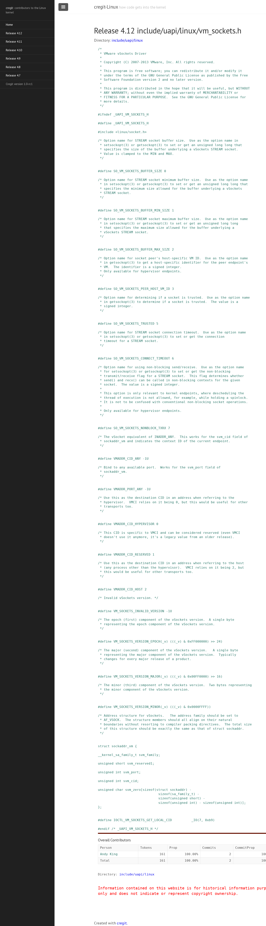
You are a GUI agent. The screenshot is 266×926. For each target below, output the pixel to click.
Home (9, 24)
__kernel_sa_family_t (117, 755)
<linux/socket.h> (131, 132)
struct (104, 746)
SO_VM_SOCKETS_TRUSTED (134, 323)
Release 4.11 (14, 41)
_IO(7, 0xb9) (203, 820)
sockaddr (178, 790)
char (119, 790)
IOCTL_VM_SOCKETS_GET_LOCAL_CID (143, 820)
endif (105, 829)
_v (164, 641)
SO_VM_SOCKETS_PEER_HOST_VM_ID (142, 289)
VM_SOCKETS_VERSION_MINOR (137, 707)
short (120, 763)
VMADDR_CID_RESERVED (132, 554)
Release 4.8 (13, 67)
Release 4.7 (13, 75)
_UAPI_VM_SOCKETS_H (131, 114)
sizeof (148, 790)
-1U (146, 458)
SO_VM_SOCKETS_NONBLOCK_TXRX (140, 428)
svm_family (148, 755)
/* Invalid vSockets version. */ (128, 598)
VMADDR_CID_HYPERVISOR (134, 524)
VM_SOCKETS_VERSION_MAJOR (137, 676)
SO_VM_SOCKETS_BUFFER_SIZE (138, 171)
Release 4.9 (13, 58)
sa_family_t (182, 794)
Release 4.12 (14, 33)
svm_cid (130, 781)
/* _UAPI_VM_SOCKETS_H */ (135, 829)
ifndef (106, 114)
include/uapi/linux (127, 40)
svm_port (131, 772)
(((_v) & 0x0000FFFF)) (190, 707)
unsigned (106, 763)
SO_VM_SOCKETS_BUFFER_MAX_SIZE (142, 249)
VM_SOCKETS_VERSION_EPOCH (137, 641)
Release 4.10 (14, 50)
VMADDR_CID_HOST (128, 589)
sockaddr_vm (122, 746)
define (106, 123)
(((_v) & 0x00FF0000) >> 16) (196, 676)
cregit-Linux (106, 7)
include (107, 132)
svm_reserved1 (139, 763)
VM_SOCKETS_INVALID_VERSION (139, 611)
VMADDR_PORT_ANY (128, 489)
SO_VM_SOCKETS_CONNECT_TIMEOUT (142, 358)
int (118, 772)
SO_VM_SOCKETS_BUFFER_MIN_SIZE (142, 210)
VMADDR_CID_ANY (127, 458)
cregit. (122, 923)
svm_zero (133, 790)
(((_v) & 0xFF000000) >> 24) (196, 641)
